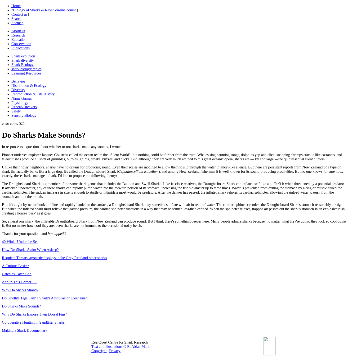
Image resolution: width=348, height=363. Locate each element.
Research (18, 35)
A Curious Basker (15, 266)
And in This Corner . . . (19, 282)
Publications (20, 48)
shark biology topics (26, 69)
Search (16, 19)
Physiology (19, 103)
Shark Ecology (22, 65)
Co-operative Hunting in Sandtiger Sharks (33, 322)
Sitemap (17, 23)
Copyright (99, 351)
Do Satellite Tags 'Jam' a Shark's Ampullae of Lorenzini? (44, 298)
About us (18, 31)
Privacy (114, 351)
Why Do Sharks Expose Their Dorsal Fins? (34, 314)
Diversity (18, 90)
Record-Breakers (24, 107)
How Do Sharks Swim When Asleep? (30, 250)
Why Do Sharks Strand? (20, 290)
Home (16, 6)
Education (19, 39)
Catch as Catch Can (16, 274)
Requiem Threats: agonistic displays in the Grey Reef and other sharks (54, 258)
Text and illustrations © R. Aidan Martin (121, 346)
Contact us (19, 14)
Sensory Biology (23, 115)
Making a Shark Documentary (24, 330)
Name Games (21, 98)
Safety (16, 111)
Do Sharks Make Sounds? (21, 306)
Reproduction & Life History (33, 94)
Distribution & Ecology (28, 86)
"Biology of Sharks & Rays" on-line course (43, 10)
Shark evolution (23, 56)
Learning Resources (26, 73)
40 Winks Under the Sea (20, 242)
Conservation (21, 44)
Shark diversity (22, 60)
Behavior (18, 81)
